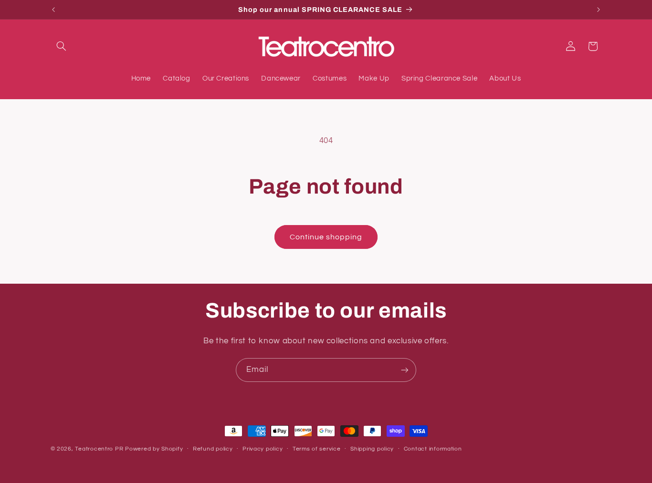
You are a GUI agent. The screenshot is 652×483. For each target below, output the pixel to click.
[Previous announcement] (53, 9)
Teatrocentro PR (99, 449)
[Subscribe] (405, 369)
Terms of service (317, 449)
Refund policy (213, 449)
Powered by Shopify (154, 449)
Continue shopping (326, 237)
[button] (62, 46)
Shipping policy (372, 449)
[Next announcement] (598, 9)
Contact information (433, 449)
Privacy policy (262, 449)
